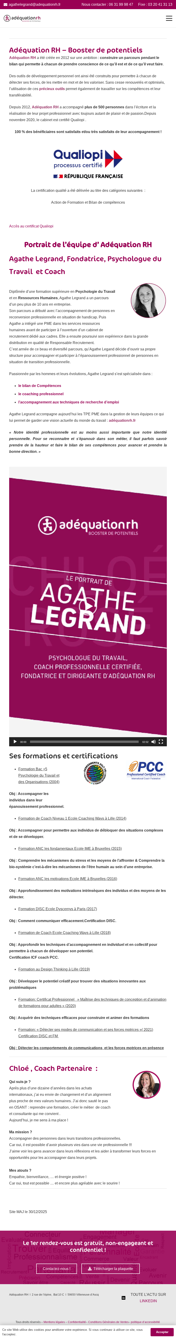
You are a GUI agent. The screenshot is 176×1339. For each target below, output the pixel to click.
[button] (169, 18)
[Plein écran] (161, 741)
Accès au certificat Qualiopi (31, 226)
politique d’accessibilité (146, 1322)
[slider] (84, 742)
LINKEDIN (148, 1301)
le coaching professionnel (40, 394)
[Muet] (153, 741)
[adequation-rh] (22, 18)
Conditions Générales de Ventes (108, 1322)
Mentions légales (54, 1322)
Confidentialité (77, 1322)
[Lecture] (15, 741)
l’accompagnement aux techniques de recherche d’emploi (68, 402)
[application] (88, 606)
